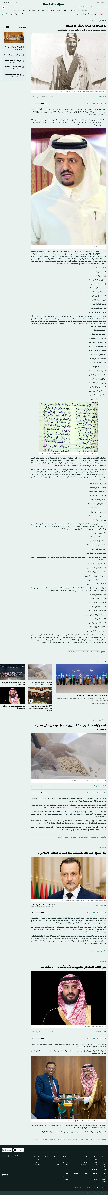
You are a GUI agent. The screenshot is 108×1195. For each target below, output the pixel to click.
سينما (67, 1164)
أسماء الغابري (99, 905)
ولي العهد (52, 1139)
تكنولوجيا (52, 10)
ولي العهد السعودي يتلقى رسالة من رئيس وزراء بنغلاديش (12, 75)
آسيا (96, 1164)
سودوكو (66, 1179)
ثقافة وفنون (64, 10)
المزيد (15, 10)
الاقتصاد (70, 10)
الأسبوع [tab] (4, 27)
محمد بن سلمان (84, 1139)
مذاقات (38, 1159)
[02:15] (40, 696)
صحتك (57, 1159)
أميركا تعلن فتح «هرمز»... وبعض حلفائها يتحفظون (86, 14)
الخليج (93, 20)
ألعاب (19, 10)
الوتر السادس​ (65, 1162)
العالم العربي (102, 20)
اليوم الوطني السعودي (82, 652)
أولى (98, 951)
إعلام (67, 1167)
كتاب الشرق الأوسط (83, 1164)
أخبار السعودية (95, 652)
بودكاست (23, 10)
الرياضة (38, 10)
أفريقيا (95, 1167)
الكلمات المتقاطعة (65, 1177)
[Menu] (105, 10)
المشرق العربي (102, 1167)
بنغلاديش (36, 1139)
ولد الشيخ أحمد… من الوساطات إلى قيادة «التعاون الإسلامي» (12, 55)
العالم (79, 10)
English (102, 2)
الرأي (75, 10)
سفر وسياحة (37, 1162)
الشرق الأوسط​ (85, 10)
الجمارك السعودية (83, 837)
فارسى (91, 2)
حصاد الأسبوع (94, 1177)
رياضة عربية (104, 1179)
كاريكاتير (85, 1162)
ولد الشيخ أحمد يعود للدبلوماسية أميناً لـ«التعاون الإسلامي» (13, 61)
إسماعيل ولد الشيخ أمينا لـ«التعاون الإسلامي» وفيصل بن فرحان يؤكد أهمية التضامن (13, 48)
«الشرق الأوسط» (98, 786)
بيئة (58, 1164)
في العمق (33, 10)
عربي (105, 2)
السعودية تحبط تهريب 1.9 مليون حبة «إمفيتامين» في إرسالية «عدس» (13, 68)
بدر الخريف (99, 96)
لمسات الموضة (37, 1164)
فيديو (29, 10)
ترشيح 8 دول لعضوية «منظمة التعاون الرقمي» (92, 695)
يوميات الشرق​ (45, 10)
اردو (94, 2)
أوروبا (96, 1162)
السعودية (71, 652)
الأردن (59, 837)
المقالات (86, 1159)
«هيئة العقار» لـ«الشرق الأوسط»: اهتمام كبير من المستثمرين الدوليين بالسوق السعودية (40, 708)
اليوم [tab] (7, 27)
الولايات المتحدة (94, 1159)
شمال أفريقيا (102, 1164)
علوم (58, 1162)
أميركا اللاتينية (94, 1169)
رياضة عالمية (104, 1181)
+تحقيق (95, 1181)
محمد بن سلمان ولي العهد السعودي (67, 1139)
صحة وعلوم (58, 10)
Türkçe (97, 2)
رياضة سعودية (103, 1177)
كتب (67, 1159)
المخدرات (73, 837)
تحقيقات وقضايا (94, 1179)
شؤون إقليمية (103, 1169)
